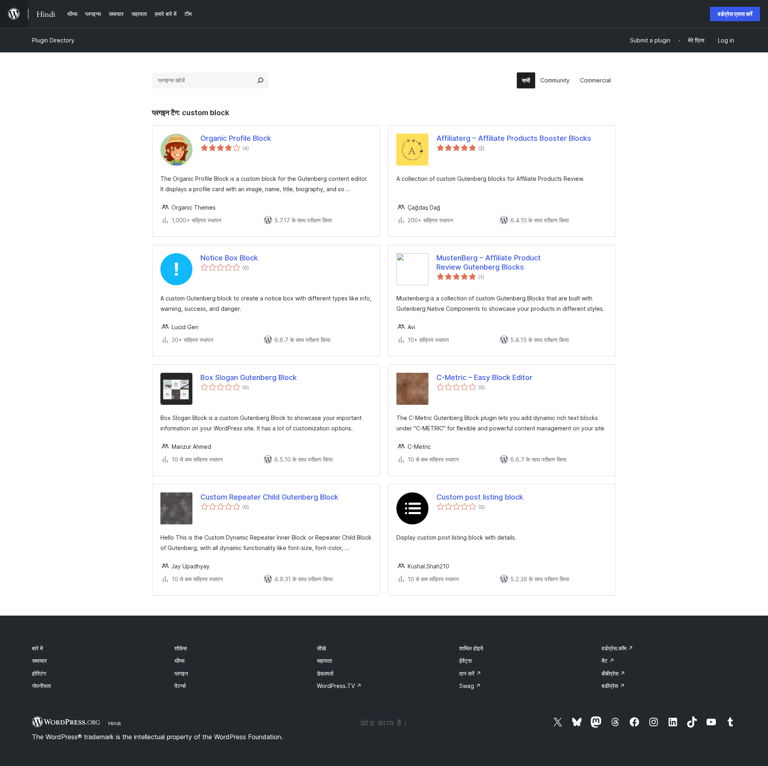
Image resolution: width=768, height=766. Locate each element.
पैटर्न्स (180, 685)
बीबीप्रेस (613, 673)
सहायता (324, 660)
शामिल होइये (471, 648)
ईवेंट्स (465, 660)
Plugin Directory (53, 40)
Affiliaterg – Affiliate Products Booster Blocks (513, 138)
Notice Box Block (229, 258)
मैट (608, 660)
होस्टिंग (39, 673)
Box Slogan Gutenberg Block (248, 377)
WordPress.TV (339, 685)
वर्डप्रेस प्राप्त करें (735, 13)
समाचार (39, 660)
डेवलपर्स (325, 673)
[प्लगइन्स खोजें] (260, 80)
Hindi (114, 723)
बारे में (37, 648)
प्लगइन (181, 673)
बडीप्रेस (613, 685)
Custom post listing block (479, 497)
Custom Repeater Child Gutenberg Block (269, 497)
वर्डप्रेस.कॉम (617, 648)
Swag (470, 685)
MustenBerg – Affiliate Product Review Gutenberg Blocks (488, 262)
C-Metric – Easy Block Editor (484, 377)
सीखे (321, 648)
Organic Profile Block (235, 138)
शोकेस (180, 648)
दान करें (470, 673)
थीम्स (179, 660)
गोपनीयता (41, 685)
